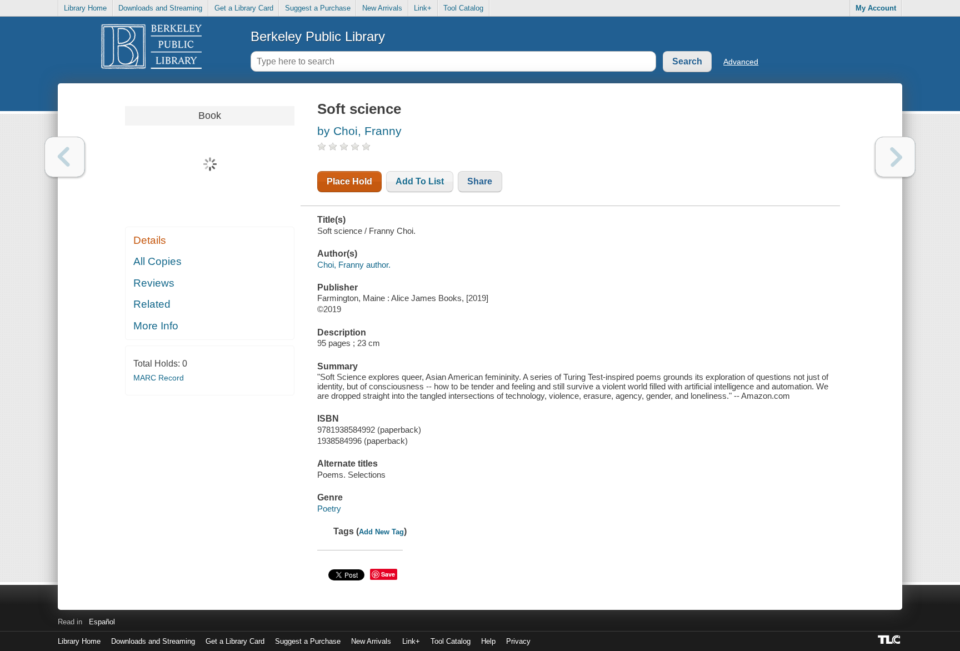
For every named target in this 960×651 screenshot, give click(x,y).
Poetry (329, 508)
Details (149, 240)
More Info (155, 326)
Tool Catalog (463, 8)
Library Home (85, 8)
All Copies (157, 261)
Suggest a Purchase (318, 8)
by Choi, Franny (359, 130)
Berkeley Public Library (318, 36)
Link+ (423, 8)
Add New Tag (381, 532)
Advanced (740, 61)
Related (152, 304)
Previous (64, 157)
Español (102, 622)
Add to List (420, 181)
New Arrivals (382, 8)
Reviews (153, 283)
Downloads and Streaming (160, 8)
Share (479, 181)
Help (488, 641)
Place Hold (349, 181)
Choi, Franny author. (354, 264)
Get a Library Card (243, 8)
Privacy (518, 641)
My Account (876, 8)
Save (388, 574)
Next (895, 157)
